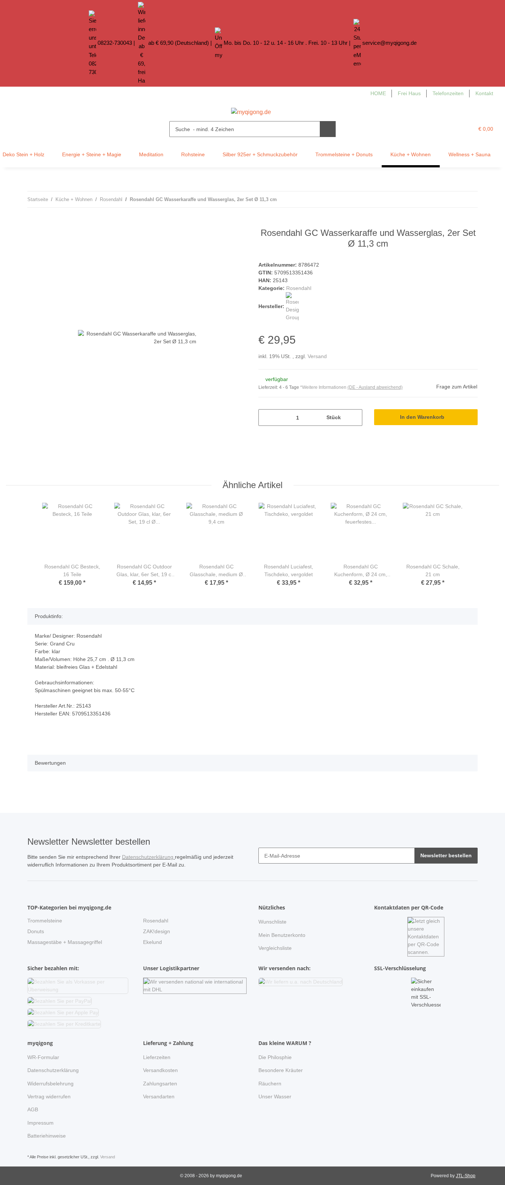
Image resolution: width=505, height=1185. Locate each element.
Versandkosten (160, 1070)
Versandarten (158, 1096)
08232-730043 (115, 43)
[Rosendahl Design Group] (292, 306)
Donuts (35, 931)
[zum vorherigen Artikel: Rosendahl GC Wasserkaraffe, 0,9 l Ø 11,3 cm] (454, 199)
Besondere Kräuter (280, 1070)
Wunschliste (272, 922)
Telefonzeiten (448, 93)
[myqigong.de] (251, 110)
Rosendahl (298, 288)
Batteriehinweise (46, 1136)
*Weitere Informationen (323, 387)
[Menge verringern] (267, 417)
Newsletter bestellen (446, 855)
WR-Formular (43, 1057)
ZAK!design (156, 931)
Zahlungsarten (160, 1083)
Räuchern (269, 1083)
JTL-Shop (465, 1175)
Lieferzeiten (156, 1057)
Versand (317, 356)
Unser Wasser (274, 1096)
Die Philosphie (275, 1057)
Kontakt (484, 93)
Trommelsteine (44, 921)
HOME (378, 93)
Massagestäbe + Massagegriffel (64, 942)
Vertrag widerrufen (49, 1096)
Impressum (40, 1123)
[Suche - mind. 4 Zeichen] (328, 129)
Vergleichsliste (275, 948)
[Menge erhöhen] (354, 417)
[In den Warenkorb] (33, 224)
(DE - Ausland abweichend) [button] (375, 387)
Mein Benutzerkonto (281, 935)
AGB (32, 1109)
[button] (453, 129)
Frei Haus (409, 93)
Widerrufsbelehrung (50, 1083)
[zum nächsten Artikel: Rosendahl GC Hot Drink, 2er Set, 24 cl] (470, 199)
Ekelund (152, 942)
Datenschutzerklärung (148, 857)
